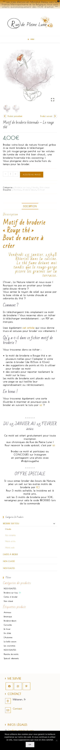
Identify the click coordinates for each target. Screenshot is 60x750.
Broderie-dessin (29, 190)
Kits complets (10, 535)
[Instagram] (18, 686)
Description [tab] (30, 206)
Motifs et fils (10, 541)
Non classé (45, 187)
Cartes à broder (10, 554)
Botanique (8, 616)
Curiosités (8, 625)
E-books (35, 187)
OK (30, 744)
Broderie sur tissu (22, 187)
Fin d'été (7, 633)
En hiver (41, 190)
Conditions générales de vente (21, 730)
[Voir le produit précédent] (5, 116)
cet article (28, 327)
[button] (53, 78)
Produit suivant (46, 116)
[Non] (56, 740)
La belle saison (10, 641)
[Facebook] (9, 686)
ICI (38, 487)
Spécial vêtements (11, 658)
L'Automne (8, 637)
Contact (17, 708)
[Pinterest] (26, 686)
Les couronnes (9, 646)
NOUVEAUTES (9, 568)
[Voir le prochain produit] (55, 116)
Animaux (17, 190)
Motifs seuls (10, 547)
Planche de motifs (11, 654)
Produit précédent (15, 116)
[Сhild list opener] (20, 593)
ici (41, 404)
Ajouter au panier (31, 175)
